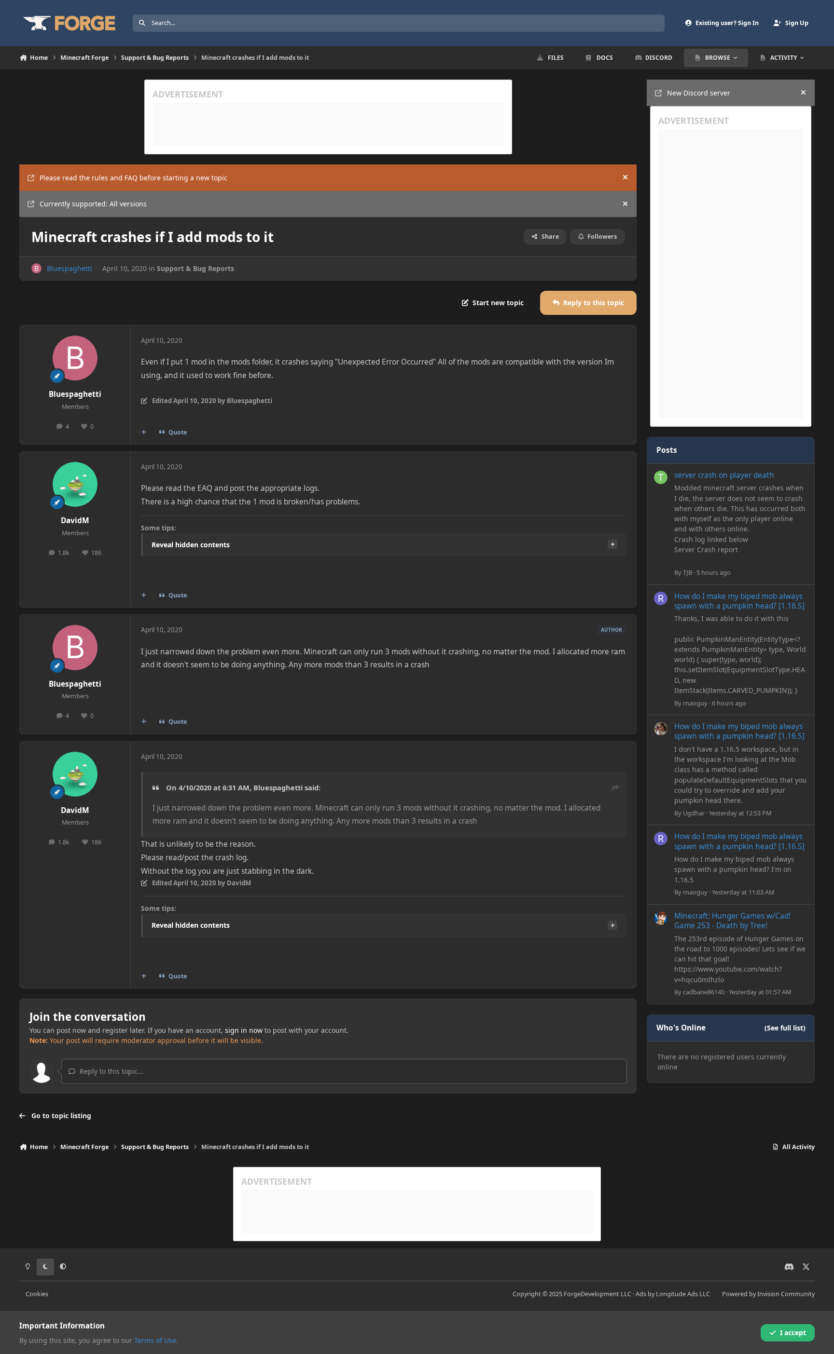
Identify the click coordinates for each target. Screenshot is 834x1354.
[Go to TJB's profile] (660, 477)
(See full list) (785, 1027)
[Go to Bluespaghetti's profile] (36, 268)
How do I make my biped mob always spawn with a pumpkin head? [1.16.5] (739, 601)
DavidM (75, 520)
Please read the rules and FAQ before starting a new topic (133, 177)
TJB (687, 572)
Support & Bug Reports (195, 268)
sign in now (244, 1030)
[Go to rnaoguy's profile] (660, 598)
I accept (793, 1332)
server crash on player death (724, 475)
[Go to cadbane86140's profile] (660, 918)
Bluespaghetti (69, 268)
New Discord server (698, 92)
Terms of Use (155, 1340)
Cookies (37, 1294)
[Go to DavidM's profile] (75, 484)
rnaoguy (695, 703)
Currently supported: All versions (93, 203)
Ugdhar (694, 813)
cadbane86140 (703, 992)
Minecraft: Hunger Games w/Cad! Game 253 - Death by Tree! (732, 921)
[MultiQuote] (144, 432)
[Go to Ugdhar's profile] (660, 728)
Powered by (768, 1294)
